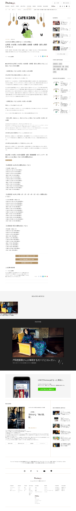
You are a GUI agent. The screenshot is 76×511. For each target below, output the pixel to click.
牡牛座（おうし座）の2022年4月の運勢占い (13, 171)
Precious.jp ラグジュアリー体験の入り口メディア (38, 481)
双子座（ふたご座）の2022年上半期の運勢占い (14, 205)
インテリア (31, 492)
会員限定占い (57, 490)
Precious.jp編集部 (11, 56)
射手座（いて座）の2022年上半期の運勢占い (14, 215)
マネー (36, 489)
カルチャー (36, 502)
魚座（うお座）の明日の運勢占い (12, 250)
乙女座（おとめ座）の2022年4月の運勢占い (13, 179)
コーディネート (12, 487)
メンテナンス (20, 490)
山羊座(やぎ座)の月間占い (27, 9)
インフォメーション (38, 500)
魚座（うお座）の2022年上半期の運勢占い (13, 221)
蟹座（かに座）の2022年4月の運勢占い (13, 175)
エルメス (45, 489)
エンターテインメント (38, 492)
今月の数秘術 (57, 489)
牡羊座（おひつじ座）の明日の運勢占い (13, 230)
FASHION (11, 485)
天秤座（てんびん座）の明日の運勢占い (13, 241)
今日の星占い (57, 487)
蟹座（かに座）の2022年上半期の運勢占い (13, 206)
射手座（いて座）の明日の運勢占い (12, 245)
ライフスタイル (37, 503)
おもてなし (31, 490)
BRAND (45, 485)
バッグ (60, 64)
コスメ (19, 489)
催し (25, 487)
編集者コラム (64, 487)
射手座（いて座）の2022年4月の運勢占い (13, 184)
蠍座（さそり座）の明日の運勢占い (12, 243)
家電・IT (30, 493)
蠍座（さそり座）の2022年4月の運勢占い (13, 182)
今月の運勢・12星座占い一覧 (11, 168)
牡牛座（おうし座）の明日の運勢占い (12, 232)
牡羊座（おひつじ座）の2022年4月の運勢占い (14, 170)
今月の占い (19, 9)
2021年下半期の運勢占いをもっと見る (27, 259)
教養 (36, 490)
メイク (19, 487)
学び (9, 9)
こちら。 (25, 430)
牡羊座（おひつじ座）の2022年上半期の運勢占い (14, 201)
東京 (54, 69)
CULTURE (7, 39)
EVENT (25, 485)
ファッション (37, 499)
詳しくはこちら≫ (8, 160)
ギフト (30, 487)
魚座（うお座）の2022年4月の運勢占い (13, 189)
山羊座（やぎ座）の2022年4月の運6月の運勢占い (14, 186)
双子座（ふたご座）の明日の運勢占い (12, 234)
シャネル (45, 492)
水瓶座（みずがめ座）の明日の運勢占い (13, 248)
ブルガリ (45, 487)
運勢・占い (14, 9)
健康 (29, 494)
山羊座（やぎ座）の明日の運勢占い (12, 246)
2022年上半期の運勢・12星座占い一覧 (13, 199)
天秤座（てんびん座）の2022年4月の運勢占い (14, 180)
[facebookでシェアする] (38, 56)
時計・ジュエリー (13, 490)
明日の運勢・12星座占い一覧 (11, 229)
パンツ (67, 66)
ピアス (55, 72)
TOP (6, 9)
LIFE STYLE (31, 485)
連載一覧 (63, 489)
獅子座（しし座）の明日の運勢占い (12, 238)
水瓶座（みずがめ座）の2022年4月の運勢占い (14, 187)
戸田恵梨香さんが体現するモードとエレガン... (34, 360)
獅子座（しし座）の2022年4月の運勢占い (13, 177)
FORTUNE (57, 485)
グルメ (25, 489)
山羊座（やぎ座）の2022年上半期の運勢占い (14, 217)
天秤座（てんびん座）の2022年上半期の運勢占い (14, 212)
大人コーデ (55, 64)
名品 (35, 498)
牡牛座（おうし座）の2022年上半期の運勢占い (14, 203)
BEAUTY (19, 485)
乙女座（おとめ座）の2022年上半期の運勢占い (14, 210)
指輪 (62, 69)
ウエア (11, 489)
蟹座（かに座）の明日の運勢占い (12, 236)
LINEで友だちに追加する (47, 389)
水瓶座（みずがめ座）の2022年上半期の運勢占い (14, 219)
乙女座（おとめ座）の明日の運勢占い (12, 239)
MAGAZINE (64, 485)
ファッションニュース (57, 66)
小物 (65, 69)
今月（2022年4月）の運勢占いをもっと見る (26, 256)
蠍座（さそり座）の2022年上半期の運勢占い (14, 214)
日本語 (58, 69)
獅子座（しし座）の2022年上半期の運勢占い (14, 208)
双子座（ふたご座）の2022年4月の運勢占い (13, 173)
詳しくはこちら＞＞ (33, 428)
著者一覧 (63, 490)
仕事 (36, 487)
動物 (29, 489)
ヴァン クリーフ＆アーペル (48, 490)
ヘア (18, 492)
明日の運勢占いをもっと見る (26, 262)
